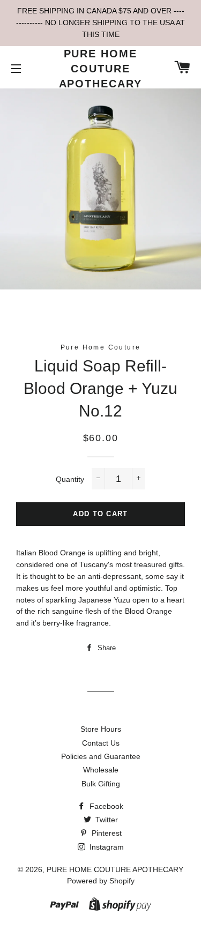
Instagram (105, 847)
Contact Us (101, 743)
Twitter (105, 819)
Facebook (105, 806)
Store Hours (100, 729)
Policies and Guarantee (100, 756)
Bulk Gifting (100, 783)
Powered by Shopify (101, 880)
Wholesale (100, 769)
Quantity (70, 479)
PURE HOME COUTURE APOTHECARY (101, 69)
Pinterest (106, 833)
